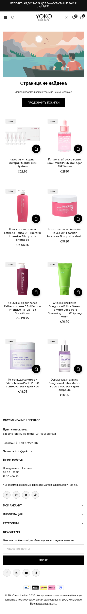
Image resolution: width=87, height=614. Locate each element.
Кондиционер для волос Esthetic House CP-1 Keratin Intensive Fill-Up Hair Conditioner (22, 308)
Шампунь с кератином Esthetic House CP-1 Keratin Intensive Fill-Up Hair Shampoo (22, 235)
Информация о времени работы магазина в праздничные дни (41, 485)
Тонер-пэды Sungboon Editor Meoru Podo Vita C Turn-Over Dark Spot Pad (22, 383)
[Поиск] (13, 17)
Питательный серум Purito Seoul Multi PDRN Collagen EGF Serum (64, 163)
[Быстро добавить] (36, 219)
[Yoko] (44, 17)
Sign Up (43, 560)
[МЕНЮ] (5, 17)
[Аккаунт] (66, 17)
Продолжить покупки (43, 103)
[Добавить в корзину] (36, 149)
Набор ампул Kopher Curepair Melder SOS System (22, 163)
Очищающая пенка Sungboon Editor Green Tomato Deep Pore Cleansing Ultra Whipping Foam (65, 309)
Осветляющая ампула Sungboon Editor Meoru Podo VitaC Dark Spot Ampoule (64, 385)
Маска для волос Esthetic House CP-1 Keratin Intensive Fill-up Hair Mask (64, 233)
